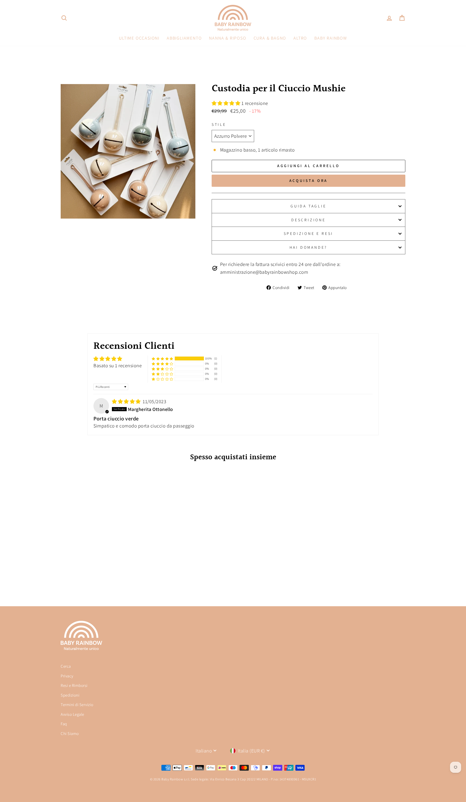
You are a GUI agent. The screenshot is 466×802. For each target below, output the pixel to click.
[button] (226, 103)
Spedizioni (70, 695)
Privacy (67, 676)
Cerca (66, 666)
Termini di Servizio (77, 704)
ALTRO (300, 38)
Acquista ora (308, 180)
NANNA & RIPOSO (227, 38)
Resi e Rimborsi (74, 685)
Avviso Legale (72, 714)
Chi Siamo (70, 733)
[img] (127, 401)
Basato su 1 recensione (117, 365)
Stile (219, 124)
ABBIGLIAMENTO (184, 38)
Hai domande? (309, 247)
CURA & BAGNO (270, 38)
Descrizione (308, 219)
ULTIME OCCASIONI (139, 38)
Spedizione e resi (308, 233)
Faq (64, 723)
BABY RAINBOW (330, 38)
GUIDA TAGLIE (308, 206)
